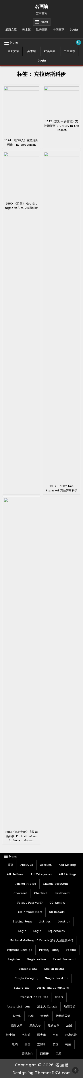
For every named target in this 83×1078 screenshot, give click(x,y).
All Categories (41, 874)
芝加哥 (41, 1044)
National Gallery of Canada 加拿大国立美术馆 (41, 940)
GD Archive (58, 902)
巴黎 (31, 1016)
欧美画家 (42, 29)
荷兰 (68, 1044)
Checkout (20, 893)
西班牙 (44, 1054)
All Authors (15, 874)
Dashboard (62, 893)
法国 (69, 1025)
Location (64, 921)
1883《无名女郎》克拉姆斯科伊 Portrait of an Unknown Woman (21, 836)
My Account (56, 931)
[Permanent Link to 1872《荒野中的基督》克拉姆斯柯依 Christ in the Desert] (61, 101)
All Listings (67, 874)
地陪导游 (69, 1006)
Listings (45, 921)
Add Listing (67, 865)
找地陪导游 (63, 1016)
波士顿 (10, 1035)
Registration (36, 959)
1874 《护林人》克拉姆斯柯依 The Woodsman (21, 142)
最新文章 (11, 29)
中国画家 (58, 29)
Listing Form (22, 921)
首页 (10, 865)
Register (14, 959)
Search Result (54, 969)
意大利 (45, 1016)
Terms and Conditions (52, 988)
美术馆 (26, 29)
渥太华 (41, 1035)
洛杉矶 (26, 1035)
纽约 (15, 1044)
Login (74, 29)
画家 (55, 1035)
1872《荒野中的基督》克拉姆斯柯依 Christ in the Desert (61, 125)
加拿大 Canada (47, 1006)
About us (26, 865)
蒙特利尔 (27, 1054)
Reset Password (64, 959)
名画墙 (41, 6)
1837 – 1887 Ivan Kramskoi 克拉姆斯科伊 (61, 488)
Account (46, 865)
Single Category (26, 978)
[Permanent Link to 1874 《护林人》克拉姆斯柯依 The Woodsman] (21, 111)
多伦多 (16, 1016)
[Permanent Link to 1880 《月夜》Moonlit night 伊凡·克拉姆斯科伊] (21, 175)
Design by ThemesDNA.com (41, 1072)
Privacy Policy (49, 950)
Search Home (28, 969)
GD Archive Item (30, 912)
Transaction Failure (34, 997)
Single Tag (21, 988)
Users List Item (18, 1006)
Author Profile (25, 884)
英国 (55, 1044)
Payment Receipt (19, 950)
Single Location (56, 978)
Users (59, 997)
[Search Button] (78, 42)
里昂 (58, 1054)
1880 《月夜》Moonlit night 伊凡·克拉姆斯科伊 (21, 205)
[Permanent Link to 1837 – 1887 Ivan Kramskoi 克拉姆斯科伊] (61, 317)
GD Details (57, 912)
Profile (71, 950)
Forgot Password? (30, 902)
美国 (27, 1044)
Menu (44, 22)
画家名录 (71, 1035)
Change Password (55, 884)
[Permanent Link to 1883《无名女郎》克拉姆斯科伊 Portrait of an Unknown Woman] (21, 662)
